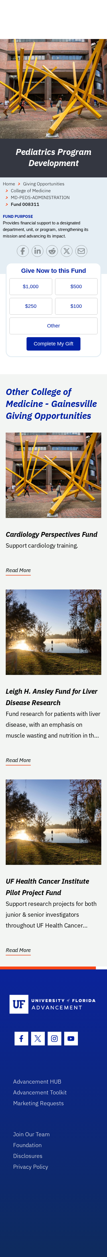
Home (9, 184)
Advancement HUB (37, 1081)
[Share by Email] (82, 252)
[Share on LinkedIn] (39, 252)
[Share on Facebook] (24, 252)
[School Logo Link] (50, 1004)
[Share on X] (68, 252)
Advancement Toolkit (40, 1092)
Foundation (27, 1145)
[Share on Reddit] (53, 252)
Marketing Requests (38, 1103)
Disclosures (28, 1156)
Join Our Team (31, 1134)
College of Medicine (31, 190)
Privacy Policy (30, 1166)
